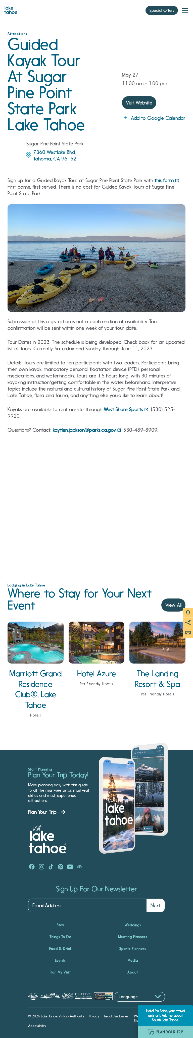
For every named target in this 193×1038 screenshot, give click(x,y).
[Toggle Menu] (185, 11)
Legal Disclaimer (116, 1016)
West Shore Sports (123, 409)
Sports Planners (132, 949)
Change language (129, 1004)
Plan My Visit (60, 972)
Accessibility (37, 1026)
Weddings (133, 925)
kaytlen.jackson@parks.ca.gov (84, 430)
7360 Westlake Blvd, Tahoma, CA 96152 (54, 155)
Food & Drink (60, 949)
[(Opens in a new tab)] (32, 867)
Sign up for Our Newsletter (96, 889)
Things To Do (60, 937)
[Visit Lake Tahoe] (11, 9)
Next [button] (156, 905)
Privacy (94, 1016)
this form (164, 180)
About (132, 972)
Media (133, 960)
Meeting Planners (132, 937)
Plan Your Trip (42, 811)
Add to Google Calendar (158, 118)
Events (60, 960)
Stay (60, 925)
